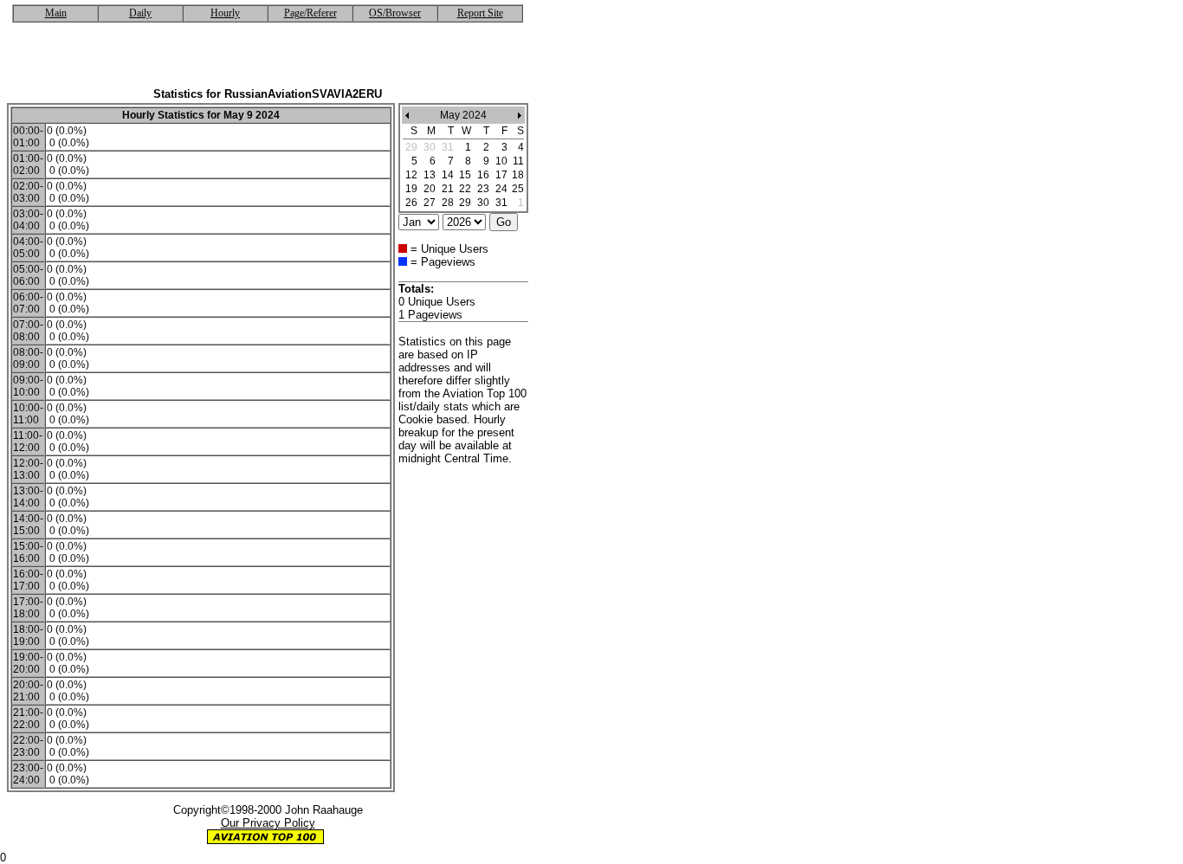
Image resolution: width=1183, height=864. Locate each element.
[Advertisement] (267, 61)
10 (501, 161)
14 (448, 175)
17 (501, 175)
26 (411, 203)
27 (429, 203)
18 (518, 175)
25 (518, 189)
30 (483, 203)
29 (465, 203)
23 (483, 189)
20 (429, 189)
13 (429, 175)
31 (501, 203)
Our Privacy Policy (268, 822)
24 (501, 189)
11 (518, 161)
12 (411, 175)
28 (448, 203)
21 (448, 189)
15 (465, 175)
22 (465, 189)
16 (483, 175)
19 (411, 189)
